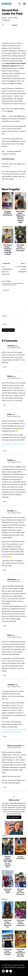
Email (5, 324)
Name (5, 316)
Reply (4, 367)
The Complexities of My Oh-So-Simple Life (7, 269)
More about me (13, 817)
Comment (6, 290)
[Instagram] (7, 971)
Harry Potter (18, 101)
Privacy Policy (21, 967)
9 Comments (6, 20)
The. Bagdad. (8, 111)
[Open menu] (24, 4)
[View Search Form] (19, 4)
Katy (5, 18)
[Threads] (10, 971)
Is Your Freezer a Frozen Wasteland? (21, 267)
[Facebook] (3, 971)
